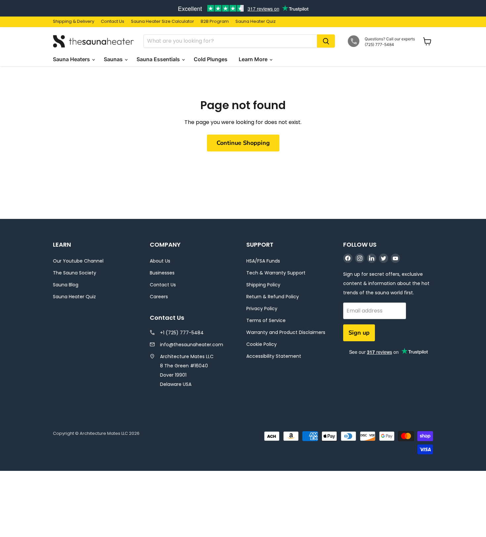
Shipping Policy (263, 284)
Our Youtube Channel (78, 261)
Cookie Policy (261, 344)
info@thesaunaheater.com (191, 344)
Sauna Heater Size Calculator (162, 21)
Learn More (254, 59)
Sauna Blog (65, 284)
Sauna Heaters (72, 59)
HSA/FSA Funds (263, 261)
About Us (160, 261)
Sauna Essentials (159, 59)
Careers (159, 296)
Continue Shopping (243, 143)
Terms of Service (266, 320)
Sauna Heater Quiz (255, 21)
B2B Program (215, 21)
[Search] (326, 41)
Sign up (359, 333)
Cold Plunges (211, 59)
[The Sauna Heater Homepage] (94, 41)
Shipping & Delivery (73, 21)
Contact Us (112, 21)
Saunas (114, 59)
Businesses (162, 272)
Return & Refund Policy (272, 296)
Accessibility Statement (273, 356)
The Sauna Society (74, 272)
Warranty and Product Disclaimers (285, 332)
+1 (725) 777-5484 (182, 332)
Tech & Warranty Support (275, 272)
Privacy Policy (261, 308)
